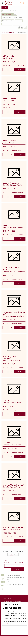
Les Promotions (17, 24)
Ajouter (20, 69)
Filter (4, 7)
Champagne (22, 10)
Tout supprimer (22, 32)
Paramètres (14, 627)
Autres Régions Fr (6, 17)
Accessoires (19, 20)
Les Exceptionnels (6, 24)
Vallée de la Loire (7, 14)
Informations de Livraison (12, 601)
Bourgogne (4, 10)
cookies (5, 623)
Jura (15, 14)
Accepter (14, 630)
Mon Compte (7, 598)
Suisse (20, 17)
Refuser (14, 633)
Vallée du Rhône (13, 10)
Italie (15, 17)
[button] (26, 3)
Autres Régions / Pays (8, 20)
